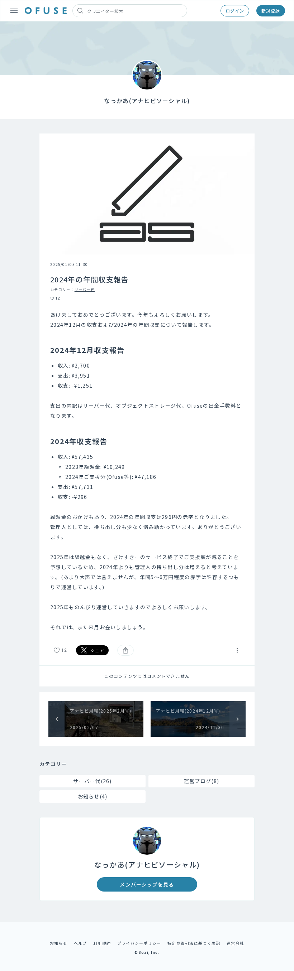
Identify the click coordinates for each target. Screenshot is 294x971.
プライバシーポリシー (139, 943)
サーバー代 (85, 289)
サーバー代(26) (92, 781)
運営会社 (235, 943)
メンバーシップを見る (147, 884)
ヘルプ (80, 943)
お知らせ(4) (93, 796)
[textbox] (147, 471)
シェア (97, 650)
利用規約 (102, 943)
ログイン (235, 11)
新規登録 (270, 11)
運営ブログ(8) (201, 781)
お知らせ (58, 943)
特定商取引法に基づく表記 (193, 943)
